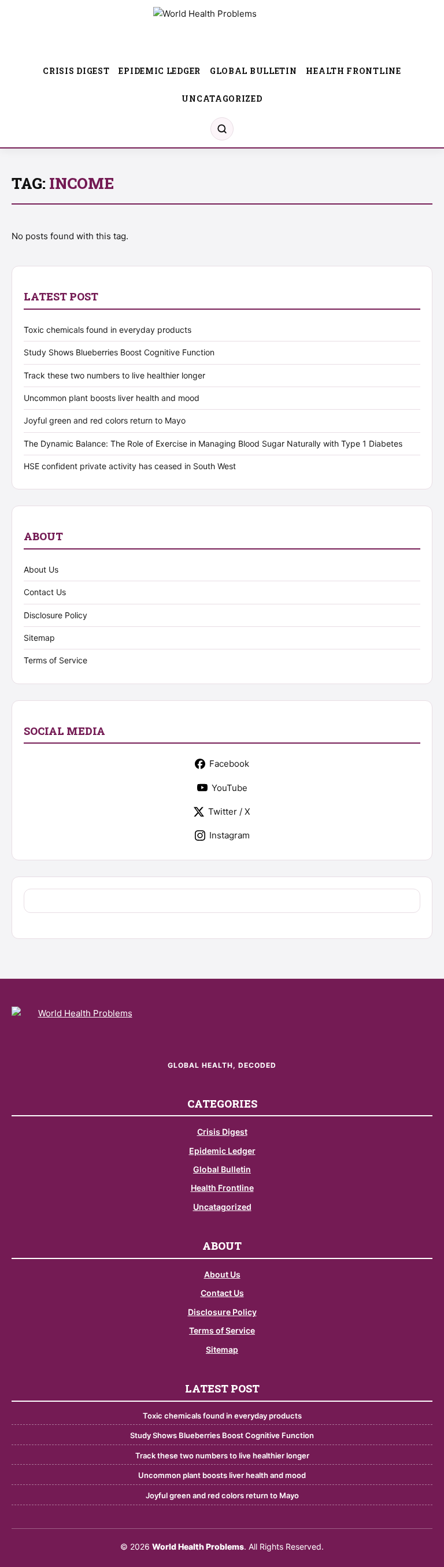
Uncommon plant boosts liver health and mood (111, 398)
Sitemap (39, 638)
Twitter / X (229, 811)
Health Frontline (353, 70)
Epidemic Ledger (160, 70)
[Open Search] (222, 128)
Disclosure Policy (55, 615)
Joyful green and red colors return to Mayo (105, 420)
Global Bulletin (253, 70)
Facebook (229, 763)
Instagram (229, 835)
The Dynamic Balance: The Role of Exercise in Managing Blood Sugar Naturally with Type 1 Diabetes (213, 443)
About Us (41, 569)
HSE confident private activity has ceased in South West (130, 466)
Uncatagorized (222, 98)
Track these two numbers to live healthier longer (114, 375)
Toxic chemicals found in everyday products (107, 330)
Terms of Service (55, 660)
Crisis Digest (76, 70)
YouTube (229, 787)
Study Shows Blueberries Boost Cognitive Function (119, 352)
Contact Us (45, 592)
